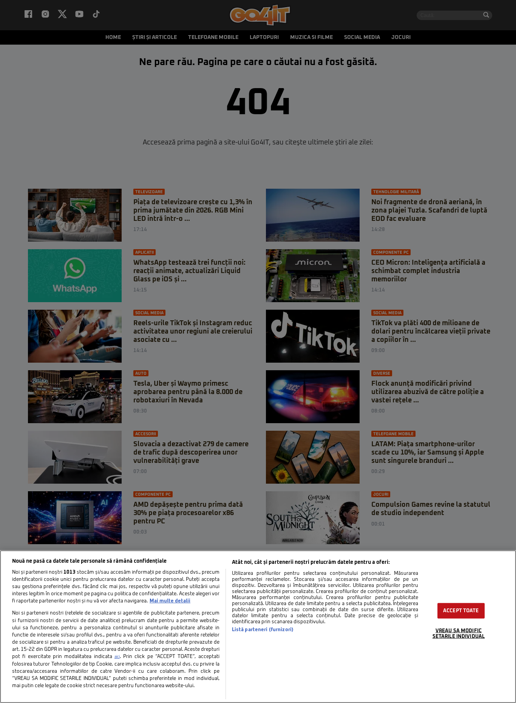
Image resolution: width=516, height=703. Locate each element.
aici (117, 657)
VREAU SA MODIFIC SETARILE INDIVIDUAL (459, 634)
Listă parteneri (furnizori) (263, 629)
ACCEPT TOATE (461, 610)
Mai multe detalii (170, 601)
